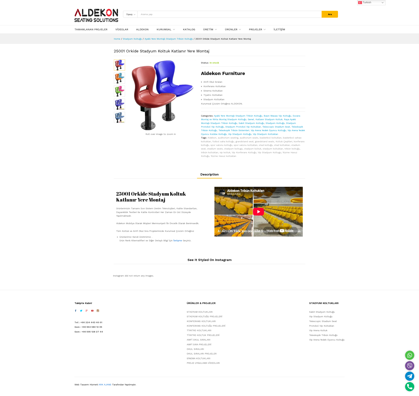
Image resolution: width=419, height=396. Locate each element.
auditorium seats (249, 137)
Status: (205, 62)
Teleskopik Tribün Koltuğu (323, 335)
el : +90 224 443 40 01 (89, 322)
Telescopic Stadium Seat (276, 126)
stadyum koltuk (252, 148)
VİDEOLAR (121, 29)
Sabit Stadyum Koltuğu (251, 123)
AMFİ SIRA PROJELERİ (199, 344)
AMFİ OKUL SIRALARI (198, 339)
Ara (330, 14)
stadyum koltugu (233, 148)
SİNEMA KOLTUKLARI (198, 358)
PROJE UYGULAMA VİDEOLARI (203, 363)
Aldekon (212, 137)
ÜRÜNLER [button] (231, 29)
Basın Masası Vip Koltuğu (277, 115)
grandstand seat (245, 141)
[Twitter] (81, 311)
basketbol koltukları (271, 137)
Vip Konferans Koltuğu (244, 152)
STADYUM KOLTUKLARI (200, 312)
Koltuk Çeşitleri (284, 141)
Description (209, 174)
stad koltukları (282, 145)
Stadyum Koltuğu (275, 123)
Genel (251, 119)
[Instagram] (98, 311)
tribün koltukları (209, 152)
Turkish (366, 2)
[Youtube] (92, 311)
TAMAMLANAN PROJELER (90, 29)
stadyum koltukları (273, 148)
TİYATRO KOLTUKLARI (199, 330)
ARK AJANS (105, 384)
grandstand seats (264, 141)
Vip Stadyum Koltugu (269, 152)
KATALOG (189, 29)
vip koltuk (225, 152)
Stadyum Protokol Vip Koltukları (243, 126)
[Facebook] (75, 311)
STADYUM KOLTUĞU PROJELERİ (204, 316)
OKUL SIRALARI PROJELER (202, 353)
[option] (119, 65)
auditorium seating (228, 137)
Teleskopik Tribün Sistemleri (234, 130)
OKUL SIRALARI (195, 349)
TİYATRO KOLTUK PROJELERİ (203, 335)
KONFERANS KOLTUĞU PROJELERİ (206, 325)
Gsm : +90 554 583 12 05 (88, 327)
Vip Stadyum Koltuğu (239, 134)
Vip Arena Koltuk (318, 330)
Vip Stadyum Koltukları (265, 134)
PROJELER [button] (255, 29)
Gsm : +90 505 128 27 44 (88, 331)
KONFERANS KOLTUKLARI (201, 321)
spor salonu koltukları (245, 145)
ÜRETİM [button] (208, 29)
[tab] (209, 175)
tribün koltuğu (292, 148)
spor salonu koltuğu (221, 145)
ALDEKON (142, 29)
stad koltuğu (266, 145)
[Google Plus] (87, 311)
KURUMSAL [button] (164, 29)
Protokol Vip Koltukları (321, 325)
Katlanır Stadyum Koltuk (268, 119)
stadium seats (215, 148)
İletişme (177, 240)
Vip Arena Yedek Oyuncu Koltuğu (268, 130)
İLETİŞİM (279, 29)
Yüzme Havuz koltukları (223, 156)
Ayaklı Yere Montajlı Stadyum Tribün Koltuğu (238, 115)
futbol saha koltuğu (223, 141)
